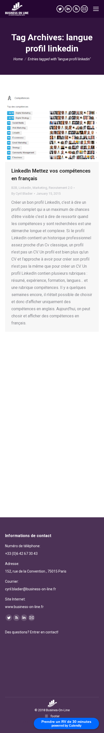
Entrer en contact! (44, 632)
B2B (14, 188)
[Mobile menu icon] (96, 9)
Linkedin (25, 188)
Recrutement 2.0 (60, 188)
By (22, 193)
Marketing (40, 188)
